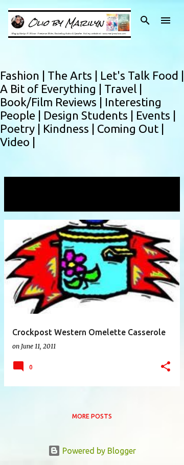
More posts (92, 416)
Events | (156, 115)
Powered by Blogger (98, 450)
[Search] (145, 20)
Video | (17, 141)
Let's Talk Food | (142, 75)
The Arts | (74, 75)
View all (25, 202)
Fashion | (24, 75)
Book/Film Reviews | (52, 102)
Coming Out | (130, 128)
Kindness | (70, 128)
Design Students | (89, 115)
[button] (165, 367)
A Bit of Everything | (52, 88)
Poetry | (21, 128)
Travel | (123, 88)
